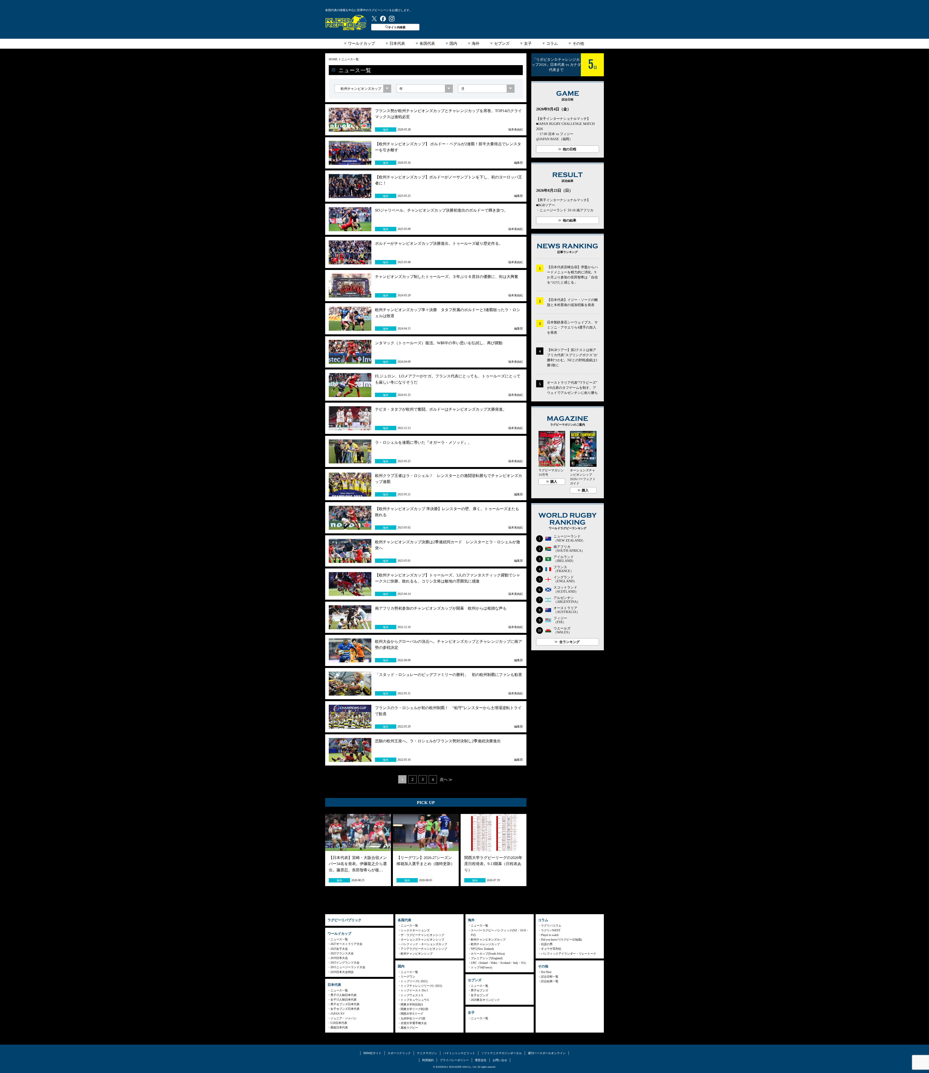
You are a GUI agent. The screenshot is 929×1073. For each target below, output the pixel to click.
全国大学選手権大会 (414, 1023)
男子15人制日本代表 (343, 995)
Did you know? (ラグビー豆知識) (561, 939)
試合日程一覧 (549, 976)
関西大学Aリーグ (412, 1013)
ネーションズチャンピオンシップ (422, 939)
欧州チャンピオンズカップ (488, 939)
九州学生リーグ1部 (413, 1018)
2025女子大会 (339, 948)
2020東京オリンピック (485, 1000)
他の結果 (569, 220)
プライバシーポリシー (454, 1060)
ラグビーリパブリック (346, 22)
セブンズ (501, 43)
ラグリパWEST (550, 930)
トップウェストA (412, 995)
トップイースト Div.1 (414, 990)
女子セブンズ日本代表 (345, 1009)
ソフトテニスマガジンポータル (501, 1053)
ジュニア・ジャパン (343, 1018)
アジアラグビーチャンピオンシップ (424, 948)
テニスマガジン (427, 1053)
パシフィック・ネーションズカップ (424, 944)
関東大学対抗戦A (412, 1004)
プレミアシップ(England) (486, 958)
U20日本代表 (338, 1023)
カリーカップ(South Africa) (488, 953)
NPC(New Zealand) (482, 948)
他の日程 (569, 149)
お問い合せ (500, 1060)
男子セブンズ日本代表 (345, 1004)
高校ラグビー (409, 1027)
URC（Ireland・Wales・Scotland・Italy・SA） (499, 963)
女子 (528, 43)
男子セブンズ (479, 990)
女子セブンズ (479, 995)
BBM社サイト (372, 1053)
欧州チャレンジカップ (485, 944)
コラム (552, 43)
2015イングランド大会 (345, 962)
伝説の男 (547, 944)
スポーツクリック (399, 1053)
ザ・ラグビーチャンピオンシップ (422, 935)
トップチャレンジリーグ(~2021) (421, 986)
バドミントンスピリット (459, 1053)
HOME (333, 59)
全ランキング (569, 642)
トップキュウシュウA (415, 1000)
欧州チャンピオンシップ (417, 953)
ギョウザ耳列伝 (551, 948)
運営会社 (481, 1060)
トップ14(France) (481, 967)
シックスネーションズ (415, 930)
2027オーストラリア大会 (346, 944)
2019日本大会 (339, 958)
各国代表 (427, 43)
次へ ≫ (446, 779)
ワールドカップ (361, 43)
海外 (475, 43)
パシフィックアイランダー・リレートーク (568, 953)
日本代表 (397, 43)
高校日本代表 (339, 1027)
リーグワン (408, 976)
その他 (578, 43)
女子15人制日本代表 (343, 999)
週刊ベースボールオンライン (547, 1053)
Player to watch (550, 935)
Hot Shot (546, 972)
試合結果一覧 (549, 981)
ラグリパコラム (551, 925)
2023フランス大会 (342, 953)
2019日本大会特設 (342, 972)
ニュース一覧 (350, 59)
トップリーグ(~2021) (414, 981)
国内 (453, 43)
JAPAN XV (337, 1013)
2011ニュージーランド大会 (347, 967)
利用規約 (428, 1060)
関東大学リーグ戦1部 (414, 1009)
